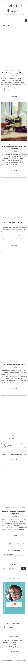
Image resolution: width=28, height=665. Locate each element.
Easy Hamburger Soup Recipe (14, 222)
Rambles (14, 435)
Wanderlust (14, 362)
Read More (14, 96)
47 (17, 543)
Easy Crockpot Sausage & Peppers (14, 73)
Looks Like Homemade (14, 8)
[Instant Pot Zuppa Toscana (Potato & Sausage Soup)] (14, 485)
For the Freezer (13, 507)
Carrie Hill (15, 75)
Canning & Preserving (16, 144)
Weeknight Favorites (16, 70)
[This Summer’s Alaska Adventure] (14, 305)
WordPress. (10, 660)
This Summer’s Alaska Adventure (14, 364)
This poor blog (14, 438)
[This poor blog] (14, 413)
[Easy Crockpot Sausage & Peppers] (14, 48)
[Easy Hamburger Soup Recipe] (14, 195)
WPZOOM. (14, 662)
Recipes (7, 70)
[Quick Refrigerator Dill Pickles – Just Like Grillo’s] (14, 121)
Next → (25, 543)
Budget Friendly (13, 217)
